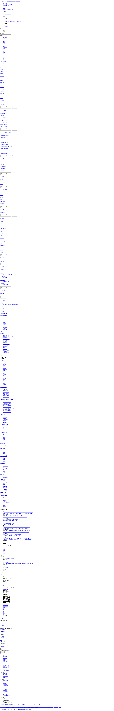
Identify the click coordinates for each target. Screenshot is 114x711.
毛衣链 (6, 284)
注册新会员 (5, 676)
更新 (4, 551)
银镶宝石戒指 (3, 120)
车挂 (1, 184)
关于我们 (2, 704)
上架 (4, 548)
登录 (8, 578)
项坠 (4, 45)
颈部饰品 (2, 273)
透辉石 (2, 100)
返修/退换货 (5, 685)
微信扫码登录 (12, 1)
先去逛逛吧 (2, 622)
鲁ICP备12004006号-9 (36, 704)
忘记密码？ (15, 650)
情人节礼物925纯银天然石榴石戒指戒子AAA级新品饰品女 (15, 517)
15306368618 (5, 604)
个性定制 (2, 209)
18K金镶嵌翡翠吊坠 (4, 142)
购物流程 (5, 658)
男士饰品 (2, 280)
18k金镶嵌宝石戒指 (4, 135)
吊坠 (1, 195)
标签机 (2, 221)
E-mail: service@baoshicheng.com (54, 707)
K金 (4, 53)
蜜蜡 (4, 50)
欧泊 (1, 71)
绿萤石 (2, 104)
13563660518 (5, 606)
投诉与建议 (5, 691)
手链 (4, 43)
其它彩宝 (16, 304)
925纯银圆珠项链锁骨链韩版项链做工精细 (11, 520)
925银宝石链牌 (3, 126)
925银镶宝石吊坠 (4, 115)
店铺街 (4, 324)
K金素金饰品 (3, 228)
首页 (4, 322)
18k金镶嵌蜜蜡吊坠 (4, 153)
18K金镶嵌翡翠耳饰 (4, 148)
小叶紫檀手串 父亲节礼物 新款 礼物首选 (11, 535)
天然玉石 (5, 47)
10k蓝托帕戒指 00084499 (8, 561)
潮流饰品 (2, 266)
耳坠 (6, 277)
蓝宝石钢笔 (3, 261)
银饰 (4, 55)
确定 (1, 636)
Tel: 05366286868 (44, 707)
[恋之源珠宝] (9, 108)
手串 (1, 181)
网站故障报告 (6, 689)
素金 (1, 306)
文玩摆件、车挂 (3, 176)
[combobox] (5, 34)
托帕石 (2, 80)
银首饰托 (2, 308)
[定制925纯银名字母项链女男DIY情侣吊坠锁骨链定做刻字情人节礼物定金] (18, 563)
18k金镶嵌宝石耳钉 (4, 139)
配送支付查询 (6, 666)
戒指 (4, 41)
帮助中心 (7, 26)
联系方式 (5, 692)
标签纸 (2, 225)
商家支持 (5, 16)
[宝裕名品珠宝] (14, 108)
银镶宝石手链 (3, 122)
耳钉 (4, 42)
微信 (1, 653)
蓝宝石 (2, 73)
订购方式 (5, 659)
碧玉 (1, 98)
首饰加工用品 (3, 290)
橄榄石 (2, 93)
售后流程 (15, 21)
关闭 (1, 640)
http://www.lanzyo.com (17, 545)
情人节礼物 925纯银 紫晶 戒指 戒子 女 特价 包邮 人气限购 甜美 (16, 528)
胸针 (4, 284)
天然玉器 (2, 158)
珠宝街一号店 (28, 709)
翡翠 (4, 48)
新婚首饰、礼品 (3, 189)
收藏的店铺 (10, 9)
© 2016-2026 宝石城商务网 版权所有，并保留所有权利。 (12, 707)
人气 (4, 553)
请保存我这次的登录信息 (7, 650)
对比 (4, 562)
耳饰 (1, 197)
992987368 (17, 709)
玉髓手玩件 (3, 166)
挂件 (11, 274)
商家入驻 (7, 21)
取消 (3, 636)
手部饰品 (2, 269)
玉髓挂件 (2, 170)
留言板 (23, 704)
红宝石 (2, 76)
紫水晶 (2, 84)
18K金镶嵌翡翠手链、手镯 (6, 146)
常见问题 (19, 21)
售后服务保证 (6, 682)
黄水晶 (2, 82)
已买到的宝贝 (6, 4)
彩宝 (1, 303)
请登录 (8, 1)
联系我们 (7, 704)
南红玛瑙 (5, 51)
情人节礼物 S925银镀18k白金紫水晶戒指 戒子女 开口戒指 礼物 (16, 532)
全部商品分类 (3, 61)
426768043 (4, 709)
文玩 (4, 52)
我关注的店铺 (6, 5)
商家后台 (11, 21)
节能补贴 (5, 694)
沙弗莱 (2, 89)
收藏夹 (4, 8)
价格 (4, 550)
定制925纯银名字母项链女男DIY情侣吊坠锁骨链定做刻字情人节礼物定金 (18, 566)
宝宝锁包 (2, 245)
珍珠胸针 (2, 203)
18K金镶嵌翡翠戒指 (4, 144)
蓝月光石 (2, 78)
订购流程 (5, 674)
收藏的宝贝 (5, 9)
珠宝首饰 (5, 37)
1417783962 (10, 709)
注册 (10, 578)
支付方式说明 (6, 667)
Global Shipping (6, 670)
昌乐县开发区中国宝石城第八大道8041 (32, 707)
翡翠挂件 (2, 164)
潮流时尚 (2, 212)
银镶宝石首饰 (3, 110)
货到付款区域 (6, 665)
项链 (1, 231)
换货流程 (5, 683)
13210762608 (5, 605)
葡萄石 (2, 69)
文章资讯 (5, 328)
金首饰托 (2, 311)
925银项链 (2, 113)
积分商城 (5, 325)
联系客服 (5, 677)
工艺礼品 (5, 38)
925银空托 (2, 293)
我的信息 (5, 3)
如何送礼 (5, 669)
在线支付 (5, 660)
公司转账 (5, 661)
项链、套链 (7, 274)
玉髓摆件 (2, 168)
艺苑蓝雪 (5, 613)
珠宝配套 (2, 218)
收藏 (6, 562)
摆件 (1, 179)
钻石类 (2, 319)
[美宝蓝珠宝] (3, 108)
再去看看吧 (5, 589)
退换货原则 (5, 680)
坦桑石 (2, 91)
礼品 (1, 243)
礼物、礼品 (3, 201)
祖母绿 (12, 304)
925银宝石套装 (3, 124)
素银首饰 (2, 238)
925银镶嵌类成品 (4, 315)
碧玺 (1, 67)
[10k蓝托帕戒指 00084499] (8, 558)
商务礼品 (2, 257)
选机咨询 (5, 690)
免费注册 (18, 1)
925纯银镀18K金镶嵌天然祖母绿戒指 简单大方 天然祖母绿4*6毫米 (17, 539)
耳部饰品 (2, 276)
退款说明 (5, 684)
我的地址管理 (11, 4)
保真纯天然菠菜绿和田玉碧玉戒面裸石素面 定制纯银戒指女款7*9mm (17, 513)
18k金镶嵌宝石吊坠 (4, 137)
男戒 (4, 281)
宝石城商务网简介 (6, 695)
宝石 (4, 46)
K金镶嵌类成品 (4, 313)
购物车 (4, 7)
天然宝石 (2, 63)
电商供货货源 (3, 300)
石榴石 (2, 87)
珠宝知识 (5, 329)
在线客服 (5, 607)
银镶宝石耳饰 (3, 117)
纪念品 (4, 40)
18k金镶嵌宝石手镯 (4, 151)
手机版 (4, 11)
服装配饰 (2, 283)
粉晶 (1, 95)
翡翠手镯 (2, 162)
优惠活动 (5, 327)
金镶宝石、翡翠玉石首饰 (5, 132)
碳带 (1, 223)
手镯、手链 (3, 241)
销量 (4, 549)
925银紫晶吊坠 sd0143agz (8, 524)
